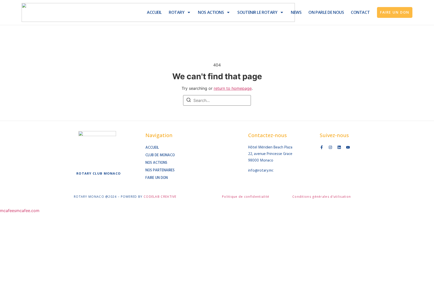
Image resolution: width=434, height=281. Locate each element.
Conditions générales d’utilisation (321, 196)
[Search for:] (217, 100)
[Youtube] (348, 147)
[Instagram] (330, 147)
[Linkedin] (339, 147)
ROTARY (176, 12)
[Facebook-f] (321, 147)
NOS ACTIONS (211, 12)
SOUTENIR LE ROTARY (257, 12)
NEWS (296, 12)
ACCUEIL (154, 12)
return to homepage (233, 88)
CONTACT (360, 12)
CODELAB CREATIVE (160, 196)
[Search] (188, 100)
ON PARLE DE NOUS (326, 12)
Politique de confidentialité (245, 196)
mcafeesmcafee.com (19, 210)
